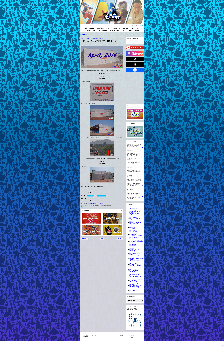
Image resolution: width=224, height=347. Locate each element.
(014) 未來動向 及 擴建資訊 (98, 38)
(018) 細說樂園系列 (133, 245)
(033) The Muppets (133, 271)
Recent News (91, 28)
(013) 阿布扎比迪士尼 (134, 234)
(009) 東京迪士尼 (133, 228)
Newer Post (85, 238)
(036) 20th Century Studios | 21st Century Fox (136, 277)
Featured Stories (133, 290)
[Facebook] (131, 25)
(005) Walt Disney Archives (135, 222)
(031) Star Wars (133, 269)
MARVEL (138, 28)
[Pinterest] (136, 25)
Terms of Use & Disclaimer (114, 30)
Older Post (119, 238)
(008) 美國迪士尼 (133, 227)
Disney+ (133, 28)
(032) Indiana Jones (134, 270)
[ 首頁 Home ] (122, 335)
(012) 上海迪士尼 (133, 233)
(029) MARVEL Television (135, 266)
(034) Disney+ (132, 273)
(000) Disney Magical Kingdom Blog (134, 209)
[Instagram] (132, 25)
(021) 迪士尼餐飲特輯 (134, 252)
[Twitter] (134, 25)
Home (85, 28)
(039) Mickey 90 (133, 281)
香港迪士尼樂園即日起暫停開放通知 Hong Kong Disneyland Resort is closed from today (90, 220)
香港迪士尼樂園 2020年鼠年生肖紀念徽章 (112, 232)
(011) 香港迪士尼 (88, 38)
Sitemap (132, 335)
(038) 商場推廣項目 (133, 280)
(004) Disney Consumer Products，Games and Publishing (135, 220)
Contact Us (124, 30)
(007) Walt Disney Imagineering (133, 225)
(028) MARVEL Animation (135, 265)
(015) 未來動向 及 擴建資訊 (135, 240)
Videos (137, 30)
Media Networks (126, 28)
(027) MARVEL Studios (134, 264)
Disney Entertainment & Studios (102, 28)
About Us (130, 30)
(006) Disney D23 (133, 223)
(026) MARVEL (132, 263)
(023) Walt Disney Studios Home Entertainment (135, 256)
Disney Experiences (116, 28)
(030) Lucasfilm (133, 268)
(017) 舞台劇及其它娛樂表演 (136, 244)
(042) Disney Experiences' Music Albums (135, 288)
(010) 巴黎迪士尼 (133, 230)
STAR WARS (88, 30)
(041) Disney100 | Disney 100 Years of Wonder (135, 286)
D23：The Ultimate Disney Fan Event (100, 30)
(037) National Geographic (135, 279)
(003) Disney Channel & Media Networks (135, 217)
